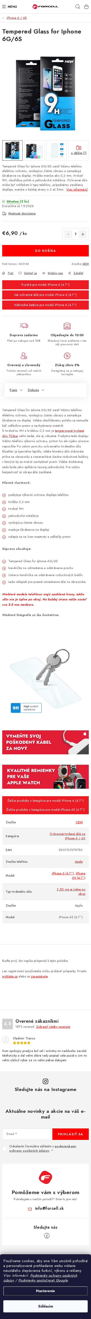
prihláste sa (9, 976)
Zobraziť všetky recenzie (53, 1026)
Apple (79, 861)
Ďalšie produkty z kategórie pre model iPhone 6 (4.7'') (46, 800)
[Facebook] (46, 1235)
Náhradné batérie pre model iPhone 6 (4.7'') (45, 305)
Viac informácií (77, 189)
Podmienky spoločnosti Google (43, 1280)
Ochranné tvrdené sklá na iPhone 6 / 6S (67, 836)
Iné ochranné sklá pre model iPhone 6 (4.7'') (45, 295)
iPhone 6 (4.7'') (63, 873)
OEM (85, 264)
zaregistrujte (39, 976)
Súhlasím (45, 1306)
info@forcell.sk (49, 1208)
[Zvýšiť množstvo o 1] (83, 234)
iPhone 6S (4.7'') (78, 875)
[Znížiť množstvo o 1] (68, 234)
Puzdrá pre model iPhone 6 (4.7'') (45, 284)
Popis (13, 390)
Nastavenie (45, 1290)
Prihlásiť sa (70, 1134)
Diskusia (33, 390)
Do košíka (45, 251)
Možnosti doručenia (22, 213)
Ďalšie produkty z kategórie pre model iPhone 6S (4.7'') (45, 809)
